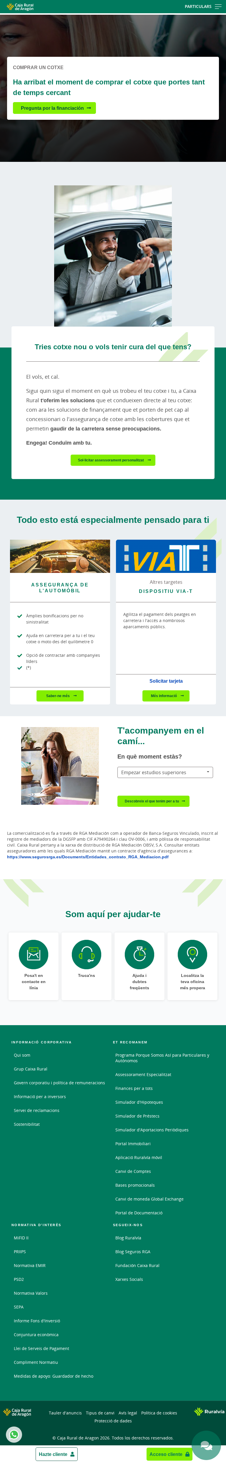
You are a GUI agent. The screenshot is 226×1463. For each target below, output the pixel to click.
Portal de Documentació (138, 1213)
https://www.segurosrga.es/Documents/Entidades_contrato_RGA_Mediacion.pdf (88, 856)
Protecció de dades (113, 1420)
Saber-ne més (58, 695)
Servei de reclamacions (36, 1110)
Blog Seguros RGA (132, 1251)
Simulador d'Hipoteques (139, 1102)
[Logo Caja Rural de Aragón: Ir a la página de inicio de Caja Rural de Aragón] (36, 6)
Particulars (198, 6)
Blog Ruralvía (128, 1238)
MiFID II (21, 1238)
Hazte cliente (53, 1454)
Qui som (22, 1055)
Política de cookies (159, 1412)
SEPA (19, 1307)
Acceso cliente (165, 1454)
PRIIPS (20, 1251)
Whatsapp (14, 1435)
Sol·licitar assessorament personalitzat (111, 460)
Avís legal (128, 1412)
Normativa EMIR (30, 1265)
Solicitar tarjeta (166, 681)
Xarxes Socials (129, 1279)
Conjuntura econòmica (36, 1334)
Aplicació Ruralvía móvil (138, 1157)
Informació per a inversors (40, 1096)
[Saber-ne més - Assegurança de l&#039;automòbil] (60, 556)
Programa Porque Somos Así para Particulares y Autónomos (162, 1057)
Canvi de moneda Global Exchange (149, 1199)
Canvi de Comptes (133, 1171)
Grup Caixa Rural (30, 1069)
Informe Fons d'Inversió (37, 1321)
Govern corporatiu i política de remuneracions (59, 1082)
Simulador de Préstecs (137, 1116)
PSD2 (19, 1279)
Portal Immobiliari (133, 1143)
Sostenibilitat (27, 1124)
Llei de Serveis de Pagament (41, 1348)
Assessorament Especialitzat (143, 1074)
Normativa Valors (31, 1293)
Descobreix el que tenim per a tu (152, 801)
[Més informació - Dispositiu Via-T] (166, 556)
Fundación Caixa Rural (137, 1265)
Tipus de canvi (100, 1412)
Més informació (164, 695)
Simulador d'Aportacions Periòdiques (152, 1130)
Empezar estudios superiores (153, 772)
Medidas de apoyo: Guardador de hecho (53, 1376)
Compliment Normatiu (36, 1362)
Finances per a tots (134, 1088)
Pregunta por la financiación (52, 108)
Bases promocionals (135, 1185)
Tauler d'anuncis (65, 1412)
